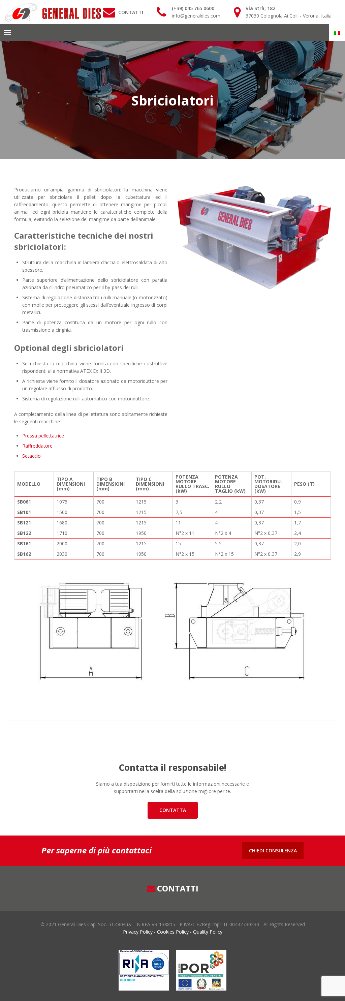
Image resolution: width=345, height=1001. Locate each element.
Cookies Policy (173, 932)
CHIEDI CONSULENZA (273, 850)
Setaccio (31, 456)
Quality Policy (207, 932)
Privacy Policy (138, 932)
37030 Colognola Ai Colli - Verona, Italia (289, 15)
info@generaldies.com (196, 15)
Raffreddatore (37, 446)
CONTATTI (130, 12)
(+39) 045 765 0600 (193, 8)
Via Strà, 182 (260, 8)
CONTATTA (172, 810)
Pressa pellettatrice (43, 435)
